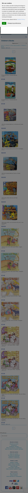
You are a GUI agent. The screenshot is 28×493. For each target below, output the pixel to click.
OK (4, 23)
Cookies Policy (21, 19)
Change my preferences (14, 23)
